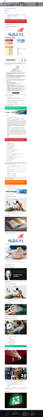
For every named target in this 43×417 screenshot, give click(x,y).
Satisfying (8, 18)
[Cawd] (4, 1)
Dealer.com (32, 412)
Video (13, 24)
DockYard (32, 415)
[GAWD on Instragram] (6, 415)
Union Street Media (33, 413)
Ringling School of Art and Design (25, 413)
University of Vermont (24, 412)
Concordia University (24, 415)
